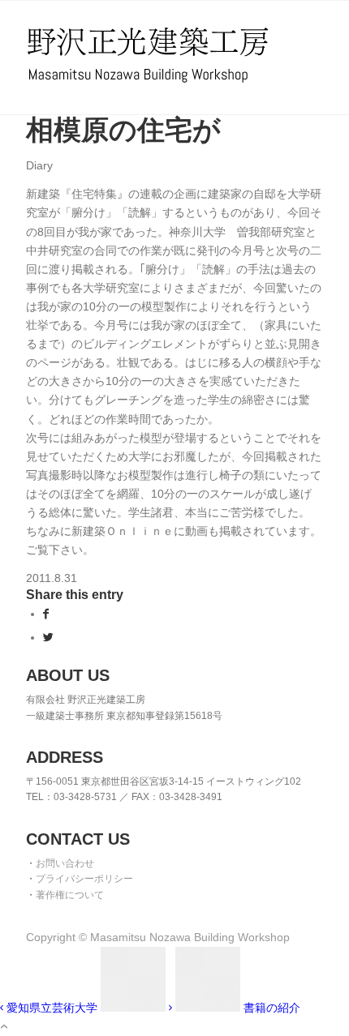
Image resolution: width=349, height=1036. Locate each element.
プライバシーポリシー (84, 878)
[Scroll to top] (4, 1026)
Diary (39, 165)
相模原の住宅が (123, 129)
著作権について (70, 895)
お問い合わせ (65, 863)
